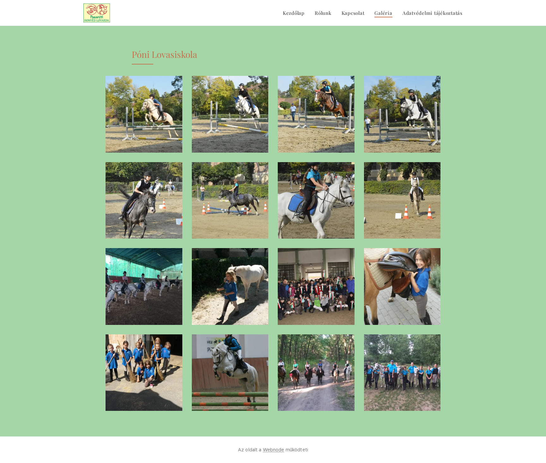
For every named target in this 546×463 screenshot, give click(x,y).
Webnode (273, 450)
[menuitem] (295, 13)
